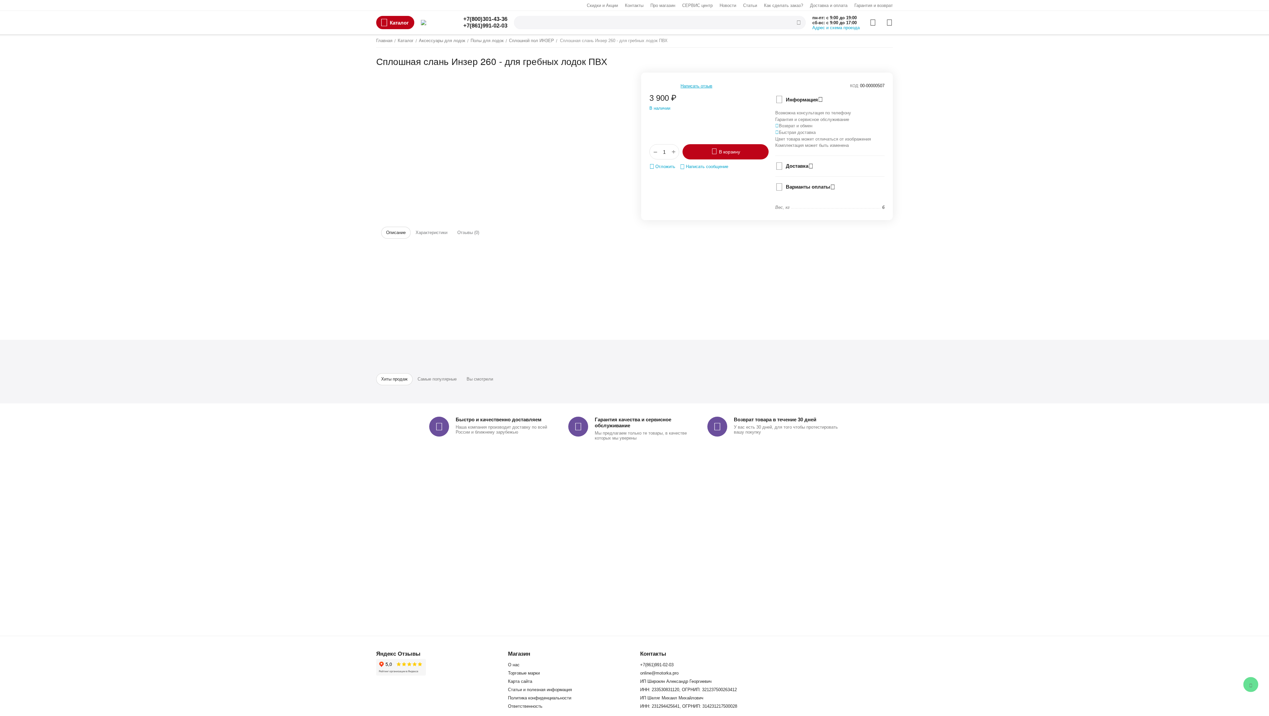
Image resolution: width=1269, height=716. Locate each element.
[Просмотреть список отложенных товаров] (889, 22)
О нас (514, 664)
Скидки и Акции (602, 5)
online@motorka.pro (659, 673)
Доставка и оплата (828, 5)
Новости (728, 5)
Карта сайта (520, 681)
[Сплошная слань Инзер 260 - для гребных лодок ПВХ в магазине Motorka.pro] (498, 73)
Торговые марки (524, 673)
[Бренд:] (662, 124)
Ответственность (525, 706)
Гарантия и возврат (873, 5)
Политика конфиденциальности (539, 697)
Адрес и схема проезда (836, 27)
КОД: (854, 86)
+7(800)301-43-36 (485, 19)
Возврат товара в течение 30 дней (775, 419)
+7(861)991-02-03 (485, 26)
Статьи (750, 5)
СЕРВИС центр (697, 5)
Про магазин (662, 5)
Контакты (634, 5)
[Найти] (799, 23)
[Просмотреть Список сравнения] (873, 22)
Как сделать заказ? (783, 5)
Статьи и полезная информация (540, 689)
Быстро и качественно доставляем (498, 419)
